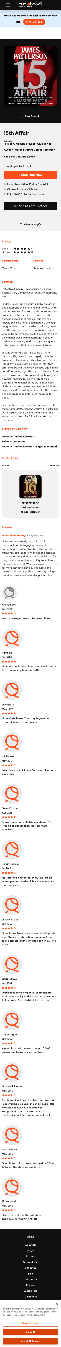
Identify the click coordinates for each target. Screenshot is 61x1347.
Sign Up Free (34, 22)
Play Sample (32, 116)
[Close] (57, 1304)
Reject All (30, 1332)
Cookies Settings (30, 1323)
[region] (30, 1323)
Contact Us (30, 1279)
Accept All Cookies (30, 1341)
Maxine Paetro (24, 150)
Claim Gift (31, 1296)
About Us (30, 1245)
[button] (5, 466)
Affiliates (30, 1268)
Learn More (30, 1291)
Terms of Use (30, 1262)
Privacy (30, 1285)
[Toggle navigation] (8, 5)
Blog (30, 1273)
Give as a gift (32, 224)
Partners (30, 1256)
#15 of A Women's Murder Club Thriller (28, 144)
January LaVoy (25, 157)
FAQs (30, 1251)
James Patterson (44, 150)
